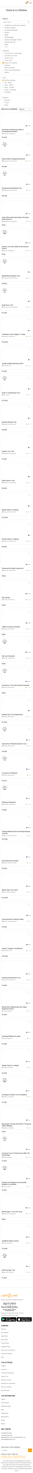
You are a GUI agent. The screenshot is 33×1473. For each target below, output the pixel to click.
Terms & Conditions (6, 1353)
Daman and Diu (10, 42)
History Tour (9, 58)
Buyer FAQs (4, 1339)
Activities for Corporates (13, 53)
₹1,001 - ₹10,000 (10, 90)
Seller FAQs (4, 1336)
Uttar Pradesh (5, 1402)
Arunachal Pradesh (11, 30)
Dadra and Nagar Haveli (13, 40)
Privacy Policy (5, 1343)
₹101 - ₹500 (9, 85)
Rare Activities (10, 68)
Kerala (3, 1420)
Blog (2, 1357)
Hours (7, 102)
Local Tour (8, 60)
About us (3, 1329)
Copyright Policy (5, 1346)
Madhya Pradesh (6, 1406)
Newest (21, 109)
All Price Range (10, 80)
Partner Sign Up (19, 1457)
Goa (6, 47)
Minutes (7, 100)
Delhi (6, 44)
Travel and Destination (12, 70)
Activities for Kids (11, 56)
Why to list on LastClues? (8, 1350)
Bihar (6, 35)
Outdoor (7, 65)
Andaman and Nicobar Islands (15, 25)
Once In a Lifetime (11, 63)
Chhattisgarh (9, 37)
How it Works (5, 1332)
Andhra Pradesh (10, 28)
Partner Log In (6, 1457)
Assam (7, 32)
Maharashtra (5, 1416)
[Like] (29, 115)
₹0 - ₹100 (8, 83)
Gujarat (3, 1399)
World (7, 72)
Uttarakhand (4, 1413)
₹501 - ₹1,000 (9, 87)
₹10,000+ (8, 92)
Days (6, 105)
